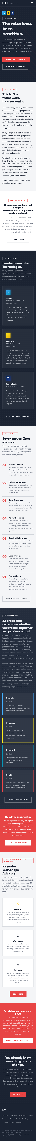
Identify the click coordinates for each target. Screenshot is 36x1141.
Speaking (25, 1119)
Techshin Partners (8, 1122)
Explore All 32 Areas (18, 800)
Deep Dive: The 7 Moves (16, 599)
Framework (22, 1115)
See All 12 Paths (18, 240)
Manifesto (14, 1115)
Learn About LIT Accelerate (18, 1040)
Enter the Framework (16, 59)
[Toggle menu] (32, 3)
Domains (5, 1119)
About (18, 1119)
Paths (12, 1119)
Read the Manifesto (15, 67)
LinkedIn (19, 1122)
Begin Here (18, 994)
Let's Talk (18, 1094)
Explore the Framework (18, 417)
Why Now (5, 1115)
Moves (31, 1115)
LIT (10, 3)
